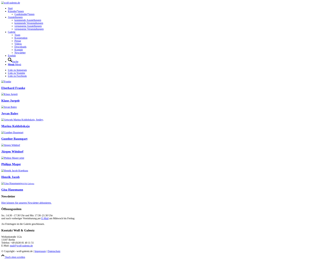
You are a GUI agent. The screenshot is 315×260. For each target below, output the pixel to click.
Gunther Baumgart (14, 138)
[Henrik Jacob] (14, 170)
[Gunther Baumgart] (12, 132)
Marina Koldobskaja (15, 126)
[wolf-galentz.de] (10, 2)
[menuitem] (161, 8)
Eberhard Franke (13, 88)
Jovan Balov (9, 113)
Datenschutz (54, 251)
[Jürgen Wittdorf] (10, 145)
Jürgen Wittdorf (12, 151)
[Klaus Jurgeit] (9, 94)
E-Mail (45, 218)
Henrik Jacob (10, 177)
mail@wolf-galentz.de (21, 245)
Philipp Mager (11, 164)
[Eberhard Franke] (6, 81)
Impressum (40, 251)
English (12, 55)
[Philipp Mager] (12, 158)
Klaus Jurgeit (10, 100)
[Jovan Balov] (9, 107)
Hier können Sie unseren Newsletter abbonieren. (26, 202)
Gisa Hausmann (12, 189)
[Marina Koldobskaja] (22, 119)
